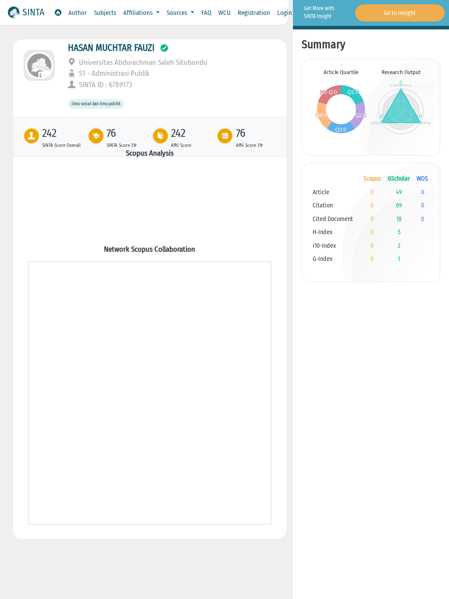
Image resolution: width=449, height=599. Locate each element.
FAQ (206, 13)
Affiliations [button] (138, 13)
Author (77, 13)
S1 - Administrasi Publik (113, 73)
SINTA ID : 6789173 (104, 84)
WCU (224, 13)
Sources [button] (178, 13)
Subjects (105, 13)
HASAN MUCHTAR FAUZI (111, 47)
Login (284, 13)
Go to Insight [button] (400, 13)
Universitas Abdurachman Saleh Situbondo (142, 62)
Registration (254, 13)
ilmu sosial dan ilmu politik (96, 104)
